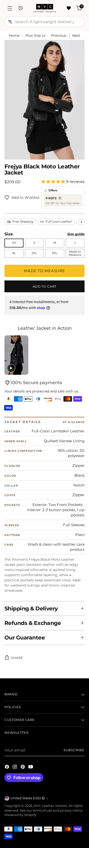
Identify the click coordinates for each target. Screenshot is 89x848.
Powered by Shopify (20, 815)
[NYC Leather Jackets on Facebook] (7, 767)
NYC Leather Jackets (50, 806)
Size (8, 234)
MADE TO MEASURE (44, 270)
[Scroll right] (81, 222)
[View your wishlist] (69, 8)
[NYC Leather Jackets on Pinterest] (23, 767)
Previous (58, 35)
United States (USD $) (27, 798)
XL (14, 253)
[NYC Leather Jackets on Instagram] (15, 767)
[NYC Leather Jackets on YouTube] (31, 767)
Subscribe (74, 750)
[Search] (10, 22)
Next (76, 35)
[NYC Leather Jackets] (44, 8)
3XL (54, 253)
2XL (34, 253)
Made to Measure (75, 253)
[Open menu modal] (10, 8)
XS (14, 243)
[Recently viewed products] (20, 8)
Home (14, 35)
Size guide (76, 234)
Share (17, 658)
